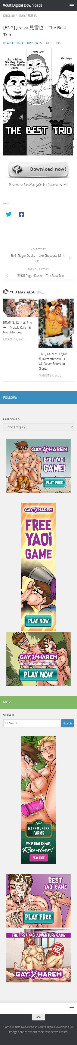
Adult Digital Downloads (22, 5)
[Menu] (71, 5)
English (9, 16)
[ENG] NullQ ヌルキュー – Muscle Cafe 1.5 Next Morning (18, 327)
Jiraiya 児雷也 (27, 16)
